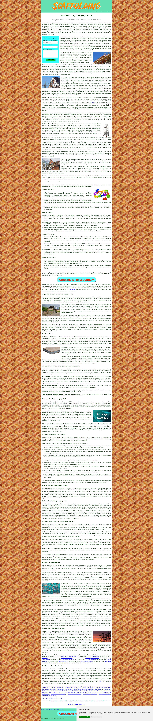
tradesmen (90, 663)
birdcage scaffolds (69, 423)
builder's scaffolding (49, 639)
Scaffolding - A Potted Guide (69, 37)
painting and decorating (60, 663)
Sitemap (42, 709)
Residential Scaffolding (73, 687)
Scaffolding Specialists (80, 690)
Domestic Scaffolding (74, 694)
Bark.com (92, 102)
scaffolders (82, 107)
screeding (45, 658)
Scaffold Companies (98, 686)
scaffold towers (66, 130)
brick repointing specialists (66, 656)
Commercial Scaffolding (58, 694)
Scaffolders (98, 689)
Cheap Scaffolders (84, 686)
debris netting (60, 618)
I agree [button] (81, 716)
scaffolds (99, 297)
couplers (83, 57)
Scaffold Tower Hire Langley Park (52, 123)
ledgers (76, 57)
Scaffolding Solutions (103, 687)
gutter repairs (91, 659)
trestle (108, 68)
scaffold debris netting (94, 583)
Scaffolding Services (48, 689)
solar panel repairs (87, 661)
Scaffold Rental (56, 690)
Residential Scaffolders (69, 686)
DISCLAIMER (108, 11)
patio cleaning (64, 661)
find (47, 668)
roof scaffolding (56, 642)
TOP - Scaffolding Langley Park (52, 698)
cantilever (74, 68)
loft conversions (94, 656)
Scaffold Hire (66, 690)
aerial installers (66, 658)
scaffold (76, 417)
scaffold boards (86, 55)
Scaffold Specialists (90, 694)
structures (87, 524)
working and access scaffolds (70, 95)
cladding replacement (92, 658)
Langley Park (71, 289)
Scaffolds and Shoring (56, 692)
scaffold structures (95, 677)
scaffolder (88, 186)
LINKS (94, 11)
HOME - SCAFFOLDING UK (76, 704)
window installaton (68, 659)
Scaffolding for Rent (53, 686)
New (58, 709)
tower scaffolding (66, 641)
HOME (91, 11)
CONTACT (102, 11)
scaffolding (45, 28)
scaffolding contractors (57, 97)
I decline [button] (87, 716)
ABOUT (98, 11)
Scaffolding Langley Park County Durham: (55, 23)
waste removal (46, 659)
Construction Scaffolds (49, 695)
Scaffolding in (81, 91)
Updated (61, 709)
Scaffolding (77, 689)
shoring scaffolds (55, 69)
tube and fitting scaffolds (96, 68)
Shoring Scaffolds (88, 689)
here (100, 681)
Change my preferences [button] (96, 716)
